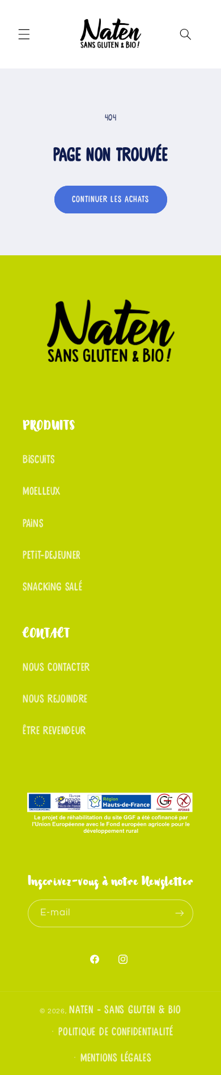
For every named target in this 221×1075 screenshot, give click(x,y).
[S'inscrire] (180, 913)
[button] (24, 35)
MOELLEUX (42, 491)
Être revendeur (54, 730)
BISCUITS (39, 459)
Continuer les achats (110, 199)
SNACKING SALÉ (52, 587)
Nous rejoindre (55, 699)
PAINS (33, 523)
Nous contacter (56, 667)
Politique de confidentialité (115, 1032)
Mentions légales (116, 1058)
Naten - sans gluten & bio (125, 1010)
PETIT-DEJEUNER (51, 555)
